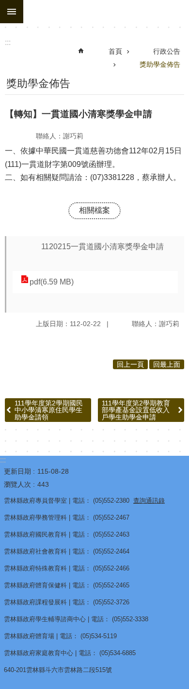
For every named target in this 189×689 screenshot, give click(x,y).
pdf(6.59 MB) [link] (52, 282)
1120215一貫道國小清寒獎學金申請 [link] (102, 246)
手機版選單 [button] (11, 11)
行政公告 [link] (166, 51)
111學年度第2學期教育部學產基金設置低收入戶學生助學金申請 (136, 410)
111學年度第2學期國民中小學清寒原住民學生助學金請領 (49, 410)
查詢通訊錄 (149, 500)
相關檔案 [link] (94, 210)
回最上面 (166, 364)
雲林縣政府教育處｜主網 (106, 11)
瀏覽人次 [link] (17, 484)
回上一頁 (130, 364)
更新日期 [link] (17, 471)
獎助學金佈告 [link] (160, 64)
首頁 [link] (115, 51)
